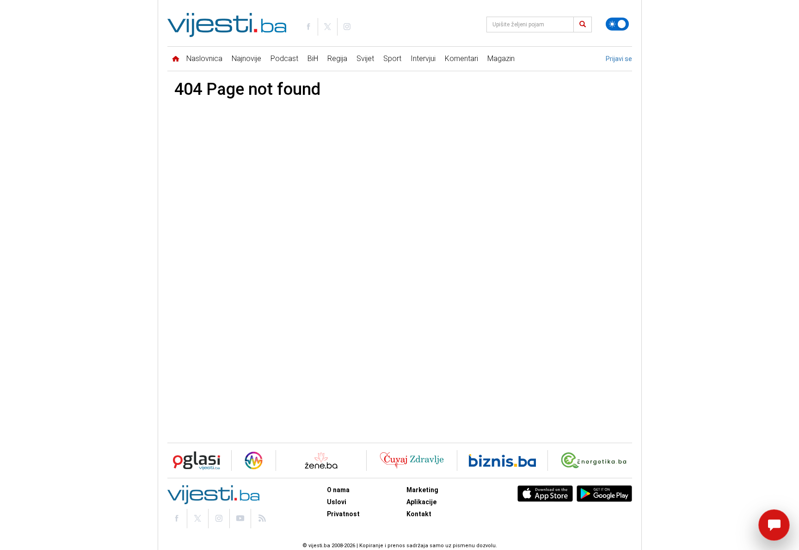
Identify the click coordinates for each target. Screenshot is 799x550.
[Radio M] (193, 460)
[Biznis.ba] (502, 460)
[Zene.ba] (321, 460)
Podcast (284, 58)
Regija (337, 58)
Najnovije (246, 58)
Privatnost (343, 514)
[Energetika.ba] (595, 460)
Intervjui (423, 58)
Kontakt (418, 514)
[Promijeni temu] (617, 24)
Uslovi (336, 502)
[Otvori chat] (774, 525)
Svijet (365, 58)
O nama (338, 490)
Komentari (461, 58)
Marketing (422, 490)
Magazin (501, 58)
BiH (312, 58)
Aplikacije (421, 502)
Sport (392, 58)
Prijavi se (619, 58)
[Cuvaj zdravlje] (411, 460)
